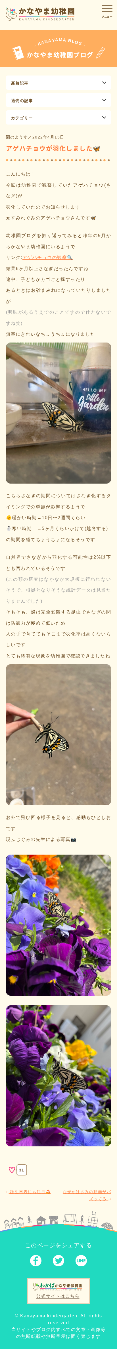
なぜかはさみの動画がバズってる (87, 1195)
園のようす (17, 137)
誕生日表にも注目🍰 (30, 1191)
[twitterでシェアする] (58, 1262)
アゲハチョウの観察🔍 (47, 257)
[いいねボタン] (11, 1170)
